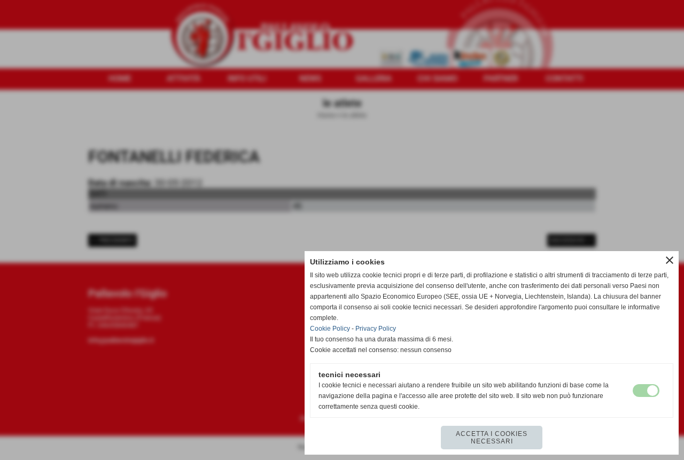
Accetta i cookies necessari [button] (491, 437)
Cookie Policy (330, 328)
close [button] (669, 260)
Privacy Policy (375, 328)
